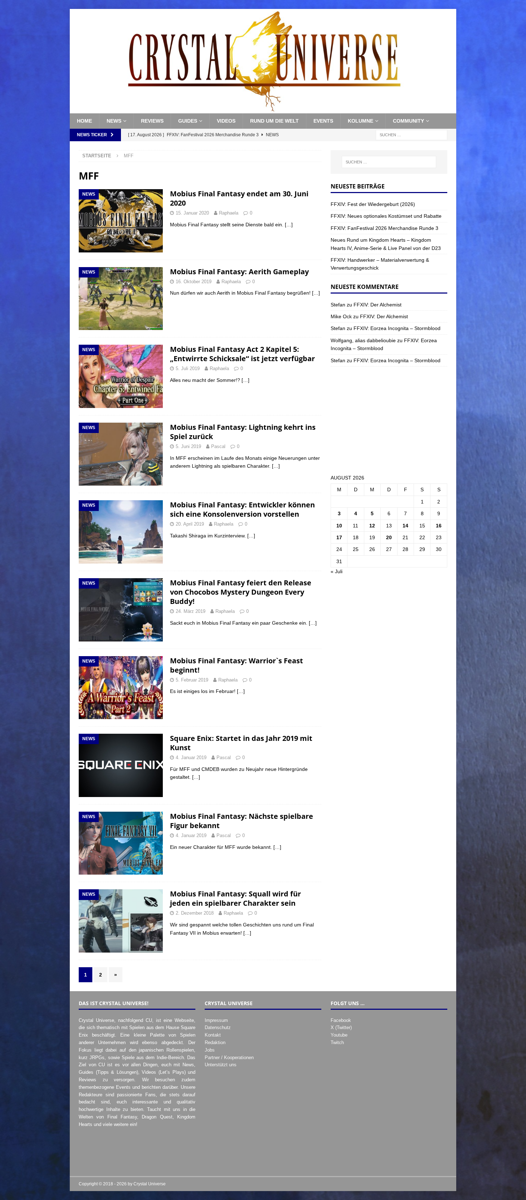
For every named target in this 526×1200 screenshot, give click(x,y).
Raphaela (228, 213)
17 (339, 537)
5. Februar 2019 (192, 680)
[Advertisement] (389, 420)
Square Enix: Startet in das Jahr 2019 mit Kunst (241, 742)
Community (408, 121)
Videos (226, 121)
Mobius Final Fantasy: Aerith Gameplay (239, 271)
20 (389, 537)
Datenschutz (218, 1027)
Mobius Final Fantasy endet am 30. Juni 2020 (239, 198)
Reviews (152, 121)
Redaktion (215, 1042)
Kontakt (213, 1035)
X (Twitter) (341, 1027)
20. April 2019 (190, 524)
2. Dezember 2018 (195, 913)
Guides (187, 121)
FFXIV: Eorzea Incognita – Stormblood (397, 328)
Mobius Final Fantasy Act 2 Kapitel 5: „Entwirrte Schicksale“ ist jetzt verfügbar (242, 353)
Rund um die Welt (274, 121)
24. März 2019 (190, 611)
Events (323, 121)
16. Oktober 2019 (193, 281)
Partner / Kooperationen (229, 1057)
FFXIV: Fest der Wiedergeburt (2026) (373, 204)
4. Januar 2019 (191, 757)
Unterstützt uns (221, 1064)
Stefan (338, 305)
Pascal (218, 446)
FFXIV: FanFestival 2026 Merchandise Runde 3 (384, 228)
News (114, 121)
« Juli (336, 571)
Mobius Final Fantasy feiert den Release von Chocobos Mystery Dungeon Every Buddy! (240, 592)
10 (339, 525)
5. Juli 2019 (188, 368)
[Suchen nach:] (411, 134)
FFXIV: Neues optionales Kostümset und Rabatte (386, 216)
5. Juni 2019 (188, 446)
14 (405, 525)
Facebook (341, 1020)
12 (372, 525)
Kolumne (360, 121)
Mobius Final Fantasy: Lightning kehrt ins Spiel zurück (243, 431)
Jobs (210, 1050)
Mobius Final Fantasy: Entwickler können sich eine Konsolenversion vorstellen (242, 509)
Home (84, 121)
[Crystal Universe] (263, 109)
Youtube (339, 1035)
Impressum (216, 1020)
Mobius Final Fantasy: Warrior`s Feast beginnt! (236, 665)
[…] (289, 224)
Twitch (337, 1042)
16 (439, 525)
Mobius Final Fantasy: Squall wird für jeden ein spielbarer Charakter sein (235, 898)
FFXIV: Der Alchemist (377, 305)
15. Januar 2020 (192, 213)
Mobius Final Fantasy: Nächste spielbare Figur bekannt (241, 820)
